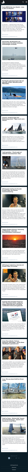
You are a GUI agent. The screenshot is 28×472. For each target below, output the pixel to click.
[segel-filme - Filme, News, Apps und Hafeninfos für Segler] (3, 3)
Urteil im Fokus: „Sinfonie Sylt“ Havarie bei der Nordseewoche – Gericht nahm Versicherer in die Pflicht (13, 419)
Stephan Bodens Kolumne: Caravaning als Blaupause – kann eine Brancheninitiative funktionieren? (13, 231)
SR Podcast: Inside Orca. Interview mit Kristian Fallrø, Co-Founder (13, 265)
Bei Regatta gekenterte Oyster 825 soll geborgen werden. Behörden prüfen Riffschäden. (13, 82)
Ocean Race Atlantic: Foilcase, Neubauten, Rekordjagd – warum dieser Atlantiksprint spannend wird (13, 342)
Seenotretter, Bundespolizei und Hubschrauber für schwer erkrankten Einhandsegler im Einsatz (12, 43)
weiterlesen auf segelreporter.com (10, 36)
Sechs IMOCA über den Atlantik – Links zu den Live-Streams (13, 7)
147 (16, 458)
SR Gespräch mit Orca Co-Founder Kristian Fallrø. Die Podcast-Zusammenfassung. (12, 190)
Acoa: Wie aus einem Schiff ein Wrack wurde (13, 379)
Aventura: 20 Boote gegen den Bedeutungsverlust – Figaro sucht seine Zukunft (13, 119)
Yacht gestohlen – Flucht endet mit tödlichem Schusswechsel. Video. (12, 152)
